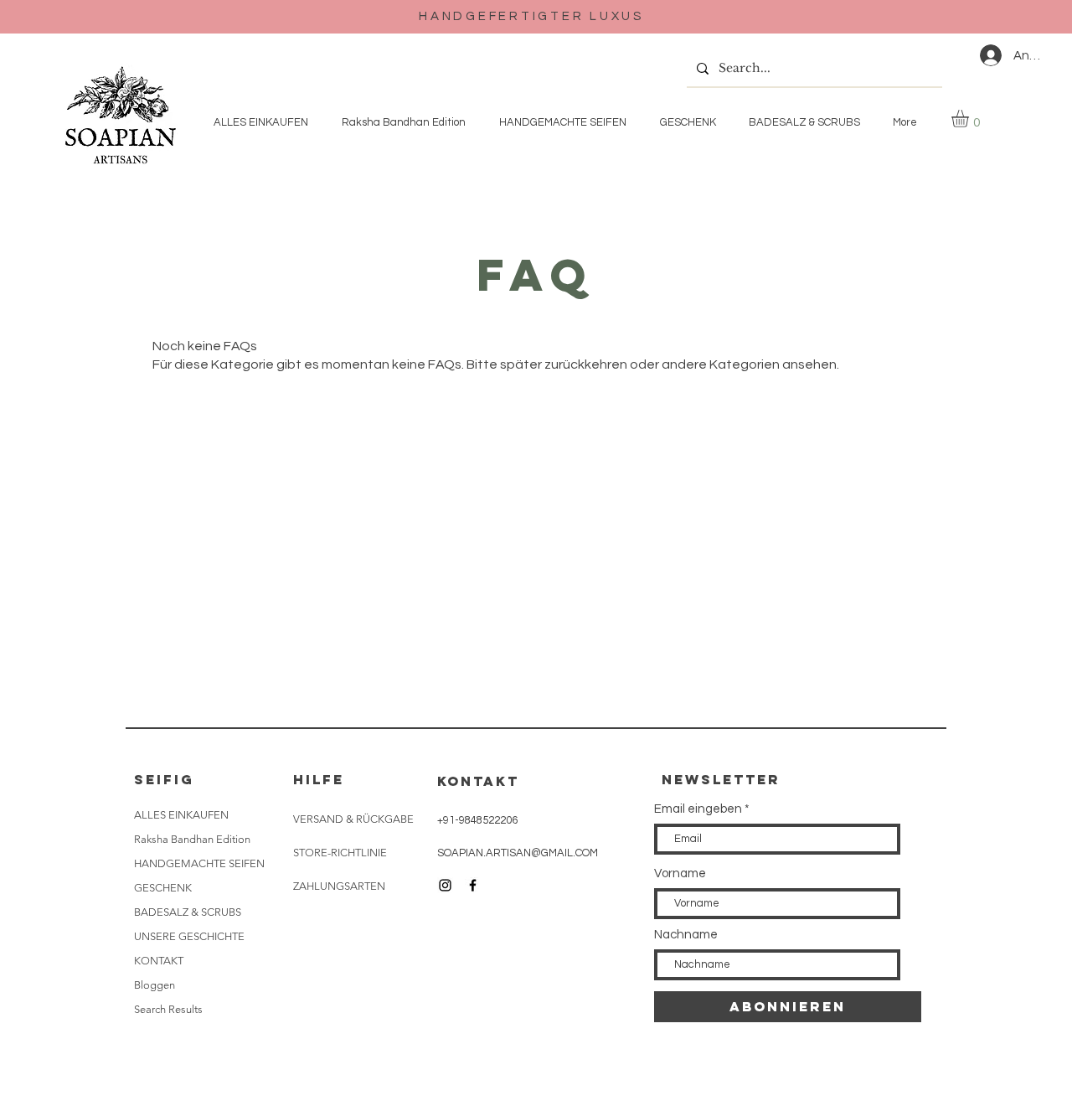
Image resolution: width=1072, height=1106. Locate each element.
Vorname (680, 873)
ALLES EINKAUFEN (181, 815)
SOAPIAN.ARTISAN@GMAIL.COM (517, 853)
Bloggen (154, 985)
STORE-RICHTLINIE (340, 852)
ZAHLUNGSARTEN (339, 886)
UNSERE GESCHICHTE (189, 936)
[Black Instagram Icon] (445, 885)
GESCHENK (163, 887)
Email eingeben (698, 809)
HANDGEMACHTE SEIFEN (199, 863)
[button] (970, 118)
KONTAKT (158, 960)
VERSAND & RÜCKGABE (353, 819)
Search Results (168, 1009)
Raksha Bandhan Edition (192, 839)
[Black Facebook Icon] (473, 885)
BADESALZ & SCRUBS (187, 912)
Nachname (686, 934)
